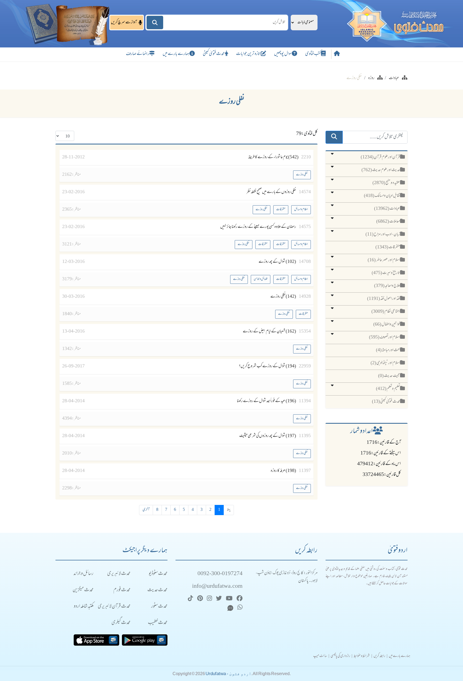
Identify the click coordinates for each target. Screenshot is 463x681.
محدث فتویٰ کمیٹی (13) (386, 402)
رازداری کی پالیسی (340, 656)
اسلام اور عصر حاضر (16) (384, 260)
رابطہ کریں (379, 656)
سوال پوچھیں (283, 54)
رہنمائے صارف (137, 54)
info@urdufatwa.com (217, 586)
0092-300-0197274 (219, 574)
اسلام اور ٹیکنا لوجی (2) (385, 363)
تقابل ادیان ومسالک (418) (382, 196)
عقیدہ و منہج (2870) (386, 183)
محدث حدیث (157, 590)
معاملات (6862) (388, 222)
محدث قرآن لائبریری (114, 606)
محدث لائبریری (118, 574)
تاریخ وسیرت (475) (386, 273)
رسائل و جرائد (83, 574)
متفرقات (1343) (387, 247)
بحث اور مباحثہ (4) (388, 350)
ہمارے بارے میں (176, 54)
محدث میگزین (83, 590)
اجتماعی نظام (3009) (385, 312)
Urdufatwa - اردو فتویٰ (228, 673)
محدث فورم (121, 590)
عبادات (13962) (387, 209)
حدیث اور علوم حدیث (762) (380, 170)
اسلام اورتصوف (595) (384, 337)
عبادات (394, 78)
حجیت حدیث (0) (389, 376)
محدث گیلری (120, 623)
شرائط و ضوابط (362, 656)
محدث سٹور (159, 606)
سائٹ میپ (320, 656)
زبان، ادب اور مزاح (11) (382, 234)
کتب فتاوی (313, 54)
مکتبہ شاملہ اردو (84, 606)
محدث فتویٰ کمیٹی (214, 54)
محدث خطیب (157, 623)
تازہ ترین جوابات (248, 54)
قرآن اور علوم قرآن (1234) (380, 157)
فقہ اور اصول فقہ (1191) (383, 299)
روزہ (371, 78)
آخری (146, 509)
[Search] (155, 22)
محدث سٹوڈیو (158, 574)
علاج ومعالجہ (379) (387, 286)
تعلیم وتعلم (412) (388, 389)
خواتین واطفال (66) (386, 325)
